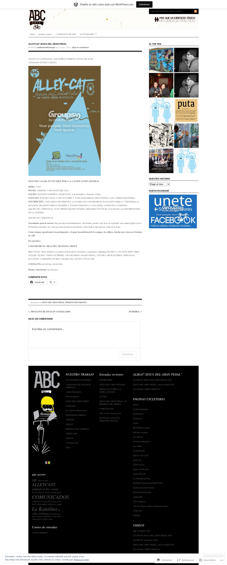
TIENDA (69, 438)
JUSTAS (102, 396)
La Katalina (44, 508)
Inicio (32, 34)
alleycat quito (43, 480)
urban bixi (137, 510)
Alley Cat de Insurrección (110, 413)
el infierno (36, 501)
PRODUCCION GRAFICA (76, 302)
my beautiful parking (141, 478)
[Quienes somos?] (161, 85)
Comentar (127, 354)
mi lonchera (53, 514)
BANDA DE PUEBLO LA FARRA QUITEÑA (110, 390)
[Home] (113, 19)
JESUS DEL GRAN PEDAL (53, 302)
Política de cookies (81, 559)
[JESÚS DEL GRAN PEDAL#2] (186, 161)
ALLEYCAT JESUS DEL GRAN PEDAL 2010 (152, 379)
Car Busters (138, 436)
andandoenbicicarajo (46, 47)
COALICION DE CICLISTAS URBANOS (78, 386)
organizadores (37, 519)
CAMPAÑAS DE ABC (66, 34)
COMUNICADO (106, 408)
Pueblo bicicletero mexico (143, 487)
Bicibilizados (138, 413)
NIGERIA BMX (105, 379)
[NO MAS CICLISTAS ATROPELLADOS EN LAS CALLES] (186, 85)
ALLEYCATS (44, 484)
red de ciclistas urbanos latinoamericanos (150, 506)
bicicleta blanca (38, 492)
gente (59, 501)
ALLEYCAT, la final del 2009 (145, 540)
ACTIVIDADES (87, 34)
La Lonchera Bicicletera (76, 410)
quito (50, 519)
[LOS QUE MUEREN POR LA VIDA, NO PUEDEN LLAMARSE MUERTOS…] (186, 60)
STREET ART (71, 433)
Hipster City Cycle (140, 455)
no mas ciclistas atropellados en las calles (46, 515)
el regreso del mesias (48, 501)
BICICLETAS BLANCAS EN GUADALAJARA (49, 311)
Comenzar (144, 4)
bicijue (136, 423)
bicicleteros (138, 418)
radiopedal (137, 496)
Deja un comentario (80, 47)
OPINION (70, 419)
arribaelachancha (140, 409)
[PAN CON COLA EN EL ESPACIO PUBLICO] (161, 110)
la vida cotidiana (46, 511)
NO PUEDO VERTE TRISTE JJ (146, 389)
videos (68, 447)
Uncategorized (72, 442)
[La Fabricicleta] (161, 135)
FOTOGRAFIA (72, 396)
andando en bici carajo (45, 489)
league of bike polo (141, 469)
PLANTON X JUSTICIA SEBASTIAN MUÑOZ (109, 419)
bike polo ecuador (140, 432)
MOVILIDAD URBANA (76, 415)
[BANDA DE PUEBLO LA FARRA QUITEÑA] (161, 161)
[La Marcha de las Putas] (186, 110)
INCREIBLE (135, 311)
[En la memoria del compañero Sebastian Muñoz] (161, 60)
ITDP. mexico (139, 464)
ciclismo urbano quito (53, 492)
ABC (34, 480)
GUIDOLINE (139, 450)
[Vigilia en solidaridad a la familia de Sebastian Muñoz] (186, 135)
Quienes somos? (45, 34)
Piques (45, 519)
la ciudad (57, 504)
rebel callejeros (139, 501)
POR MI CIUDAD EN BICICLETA (148, 483)
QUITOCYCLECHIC (142, 492)
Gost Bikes (137, 446)
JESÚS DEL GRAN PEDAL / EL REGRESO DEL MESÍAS (113, 402)
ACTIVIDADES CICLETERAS (78, 379)
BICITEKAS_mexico (141, 427)
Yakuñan (136, 515)
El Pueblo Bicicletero (142, 441)
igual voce (137, 459)
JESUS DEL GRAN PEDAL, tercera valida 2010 (153, 384)
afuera (136, 404)
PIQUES (69, 424)
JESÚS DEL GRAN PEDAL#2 (112, 384)
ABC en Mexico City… (142, 530)
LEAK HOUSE (139, 473)
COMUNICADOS (50, 496)
